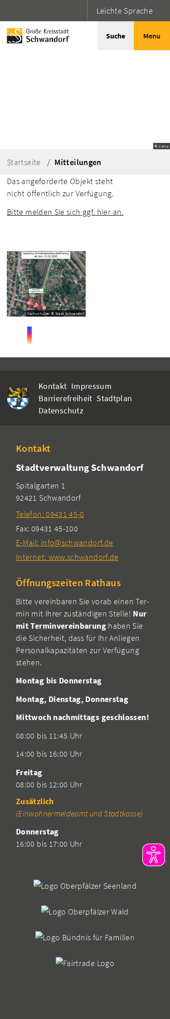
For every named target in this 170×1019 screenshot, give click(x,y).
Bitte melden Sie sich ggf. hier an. (65, 212)
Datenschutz (61, 410)
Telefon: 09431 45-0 (50, 514)
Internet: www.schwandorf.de (67, 557)
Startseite (24, 162)
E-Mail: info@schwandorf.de (64, 542)
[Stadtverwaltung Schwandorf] (85, 511)
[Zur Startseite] (36, 35)
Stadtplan (114, 398)
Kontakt (53, 386)
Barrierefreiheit (65, 398)
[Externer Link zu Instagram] (29, 335)
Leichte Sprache (125, 10)
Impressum (91, 386)
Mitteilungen (77, 162)
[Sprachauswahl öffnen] (79, 10)
